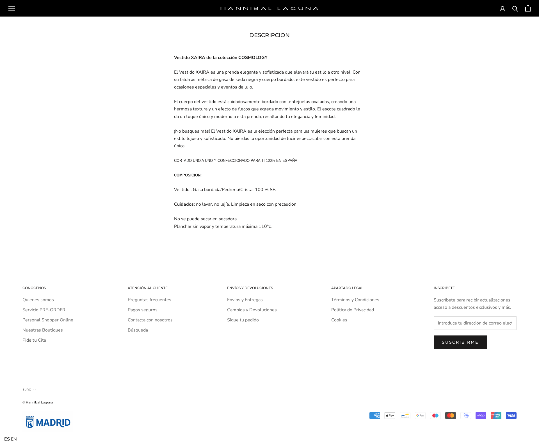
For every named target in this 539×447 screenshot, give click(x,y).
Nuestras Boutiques (42, 330)
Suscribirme (460, 342)
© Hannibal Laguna (37, 402)
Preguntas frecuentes (149, 300)
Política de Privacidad (352, 310)
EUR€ (26, 389)
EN (14, 439)
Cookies (339, 320)
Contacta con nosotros (150, 320)
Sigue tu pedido (243, 320)
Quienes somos (38, 300)
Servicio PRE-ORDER (43, 310)
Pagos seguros (142, 310)
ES (7, 439)
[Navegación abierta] (11, 8)
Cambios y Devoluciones (252, 310)
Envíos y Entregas (245, 300)
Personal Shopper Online (47, 320)
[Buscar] (515, 8)
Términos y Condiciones (355, 300)
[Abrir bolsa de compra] (528, 8)
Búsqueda (138, 330)
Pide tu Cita (34, 340)
